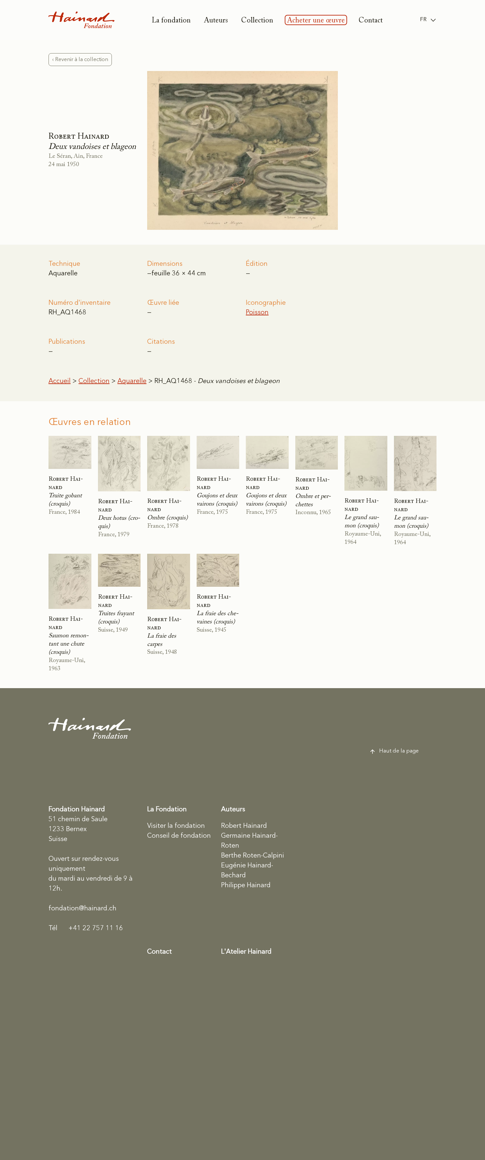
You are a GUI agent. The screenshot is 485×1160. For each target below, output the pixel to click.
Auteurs (216, 20)
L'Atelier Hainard (246, 952)
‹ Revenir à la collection (80, 59)
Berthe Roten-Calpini (252, 856)
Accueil (59, 381)
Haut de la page (399, 751)
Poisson (257, 312)
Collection (257, 20)
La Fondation (167, 809)
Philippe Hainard (246, 885)
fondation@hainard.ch (82, 908)
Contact (371, 20)
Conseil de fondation (179, 836)
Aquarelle (131, 381)
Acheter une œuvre (316, 20)
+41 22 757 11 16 (85, 928)
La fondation (171, 20)
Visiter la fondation (176, 826)
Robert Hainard (244, 826)
